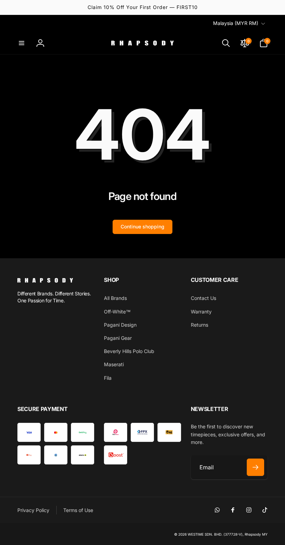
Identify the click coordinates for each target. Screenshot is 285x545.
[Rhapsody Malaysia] (45, 280)
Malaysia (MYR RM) (235, 23)
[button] (21, 43)
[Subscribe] (255, 467)
